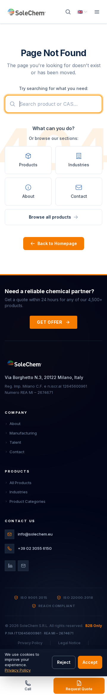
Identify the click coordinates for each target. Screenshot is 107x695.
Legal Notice (69, 643)
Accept (90, 662)
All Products (21, 482)
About (15, 423)
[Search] (68, 12)
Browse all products (50, 216)
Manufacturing (23, 433)
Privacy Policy (30, 643)
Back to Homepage (57, 243)
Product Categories (27, 501)
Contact (17, 451)
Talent (15, 442)
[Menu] (97, 12)
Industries (19, 491)
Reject (63, 662)
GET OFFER (49, 322)
